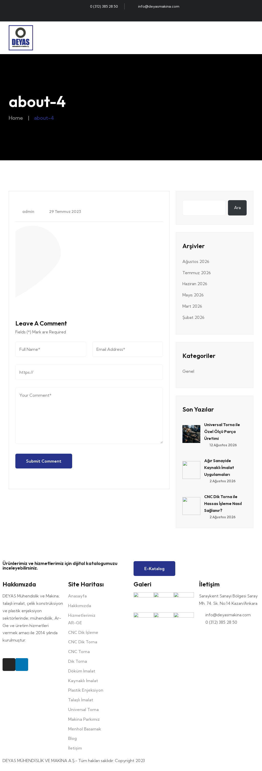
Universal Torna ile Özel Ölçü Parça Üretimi (222, 431)
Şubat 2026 (193, 317)
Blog (72, 738)
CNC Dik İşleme (83, 632)
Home (16, 118)
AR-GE (75, 622)
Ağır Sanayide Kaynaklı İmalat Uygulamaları (219, 467)
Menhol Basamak (84, 728)
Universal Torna (83, 709)
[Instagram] (126, 16)
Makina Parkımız (84, 719)
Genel (188, 371)
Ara (237, 207)
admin (27, 211)
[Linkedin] (135, 16)
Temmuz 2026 (196, 272)
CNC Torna (79, 651)
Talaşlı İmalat (80, 699)
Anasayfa (77, 595)
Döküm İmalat (81, 670)
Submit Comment (43, 461)
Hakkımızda (79, 605)
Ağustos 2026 (195, 261)
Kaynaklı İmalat (83, 680)
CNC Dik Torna (82, 641)
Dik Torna (77, 661)
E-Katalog (154, 568)
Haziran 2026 (194, 283)
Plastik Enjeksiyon (85, 690)
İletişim (75, 748)
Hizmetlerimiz (81, 615)
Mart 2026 (192, 306)
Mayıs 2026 (193, 294)
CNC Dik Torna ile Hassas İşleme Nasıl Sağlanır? (223, 503)
